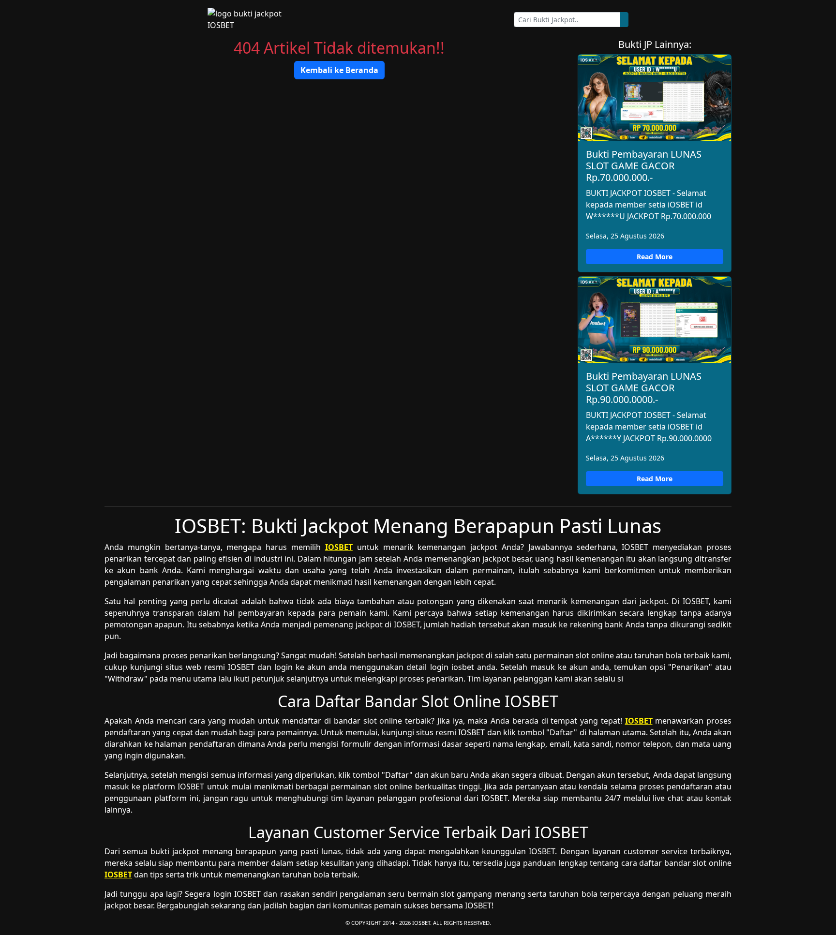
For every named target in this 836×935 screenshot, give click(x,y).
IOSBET (339, 547)
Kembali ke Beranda (339, 70)
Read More (654, 256)
